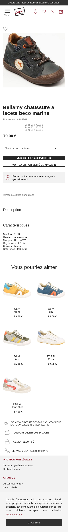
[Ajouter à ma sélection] (5, 29)
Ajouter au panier (34, 158)
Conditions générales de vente (18, 465)
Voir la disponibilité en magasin (34, 164)
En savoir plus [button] (14, 514)
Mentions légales (11, 469)
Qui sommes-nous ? (13, 483)
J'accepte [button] (34, 522)
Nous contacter (10, 487)
